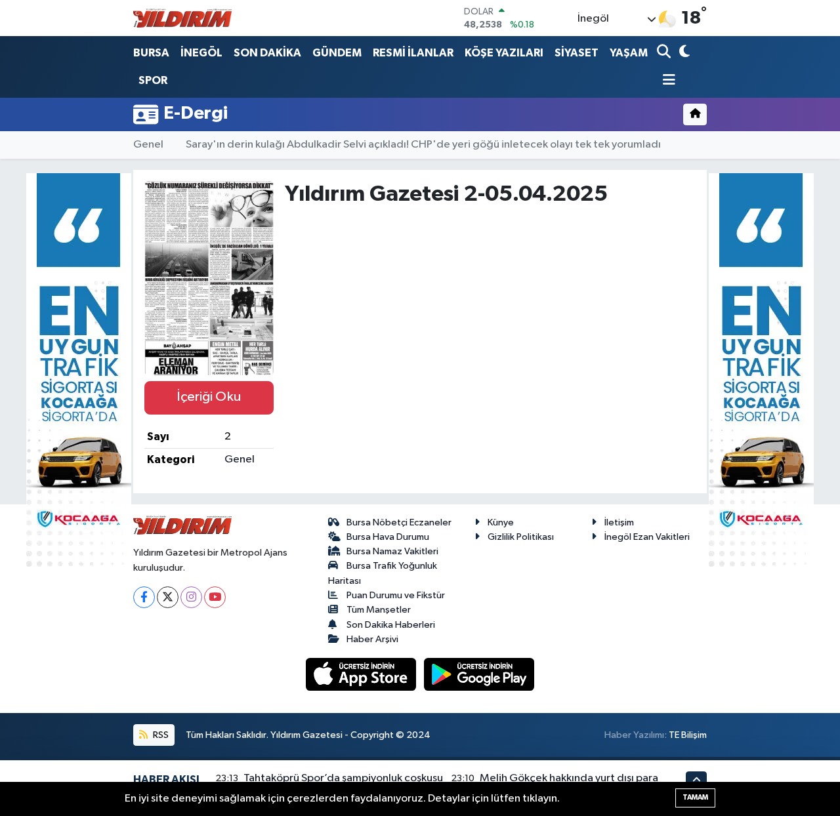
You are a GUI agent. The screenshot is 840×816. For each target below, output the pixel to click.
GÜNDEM (337, 52)
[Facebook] (144, 597)
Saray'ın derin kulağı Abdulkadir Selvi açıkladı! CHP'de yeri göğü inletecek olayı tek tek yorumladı (423, 144)
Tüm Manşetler (378, 610)
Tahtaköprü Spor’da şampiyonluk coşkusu (343, 778)
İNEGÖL (201, 52)
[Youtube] (215, 597)
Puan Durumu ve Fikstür (395, 595)
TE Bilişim (688, 735)
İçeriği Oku (209, 397)
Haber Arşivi (372, 639)
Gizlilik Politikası (521, 537)
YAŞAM (629, 52)
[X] (167, 597)
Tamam (695, 797)
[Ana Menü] (666, 81)
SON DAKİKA (267, 52)
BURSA (151, 52)
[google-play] (479, 674)
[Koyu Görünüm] (682, 53)
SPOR (152, 80)
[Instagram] (191, 597)
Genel (148, 144)
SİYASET (576, 52)
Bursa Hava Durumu (387, 537)
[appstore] (362, 674)
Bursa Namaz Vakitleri (392, 551)
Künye (501, 522)
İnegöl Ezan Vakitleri (647, 537)
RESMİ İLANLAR (413, 52)
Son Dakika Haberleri (390, 625)
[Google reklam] (78, 369)
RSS (160, 735)
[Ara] (665, 53)
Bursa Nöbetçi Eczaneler (399, 522)
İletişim (619, 522)
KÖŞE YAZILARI (504, 52)
